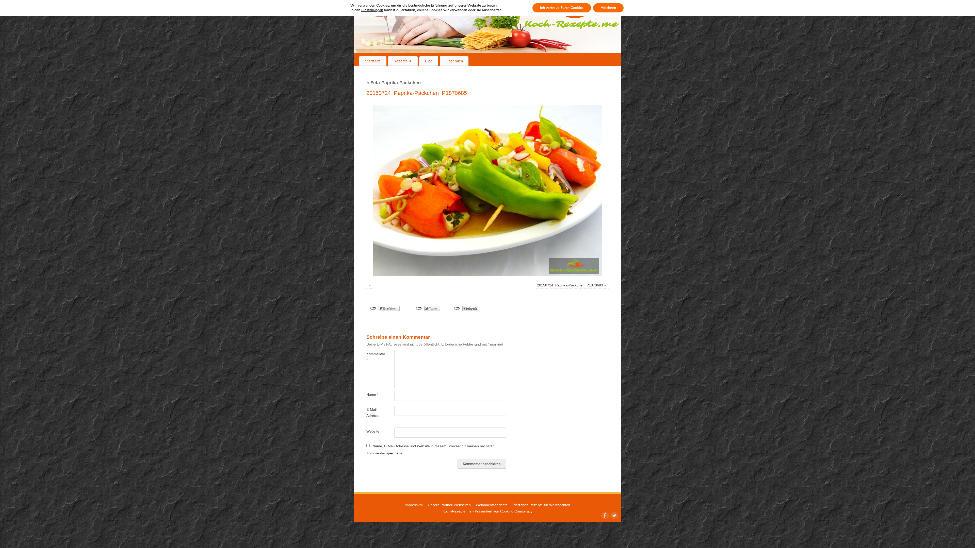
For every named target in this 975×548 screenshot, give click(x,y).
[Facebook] (604, 515)
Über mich (454, 61)
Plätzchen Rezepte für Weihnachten (541, 505)
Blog (428, 61)
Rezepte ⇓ (403, 61)
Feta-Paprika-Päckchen (393, 82)
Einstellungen (372, 10)
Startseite (373, 61)
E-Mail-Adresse (373, 415)
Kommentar (373, 357)
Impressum (414, 505)
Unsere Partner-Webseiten (449, 505)
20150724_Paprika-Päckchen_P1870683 (570, 285)
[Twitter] (613, 515)
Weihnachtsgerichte (492, 505)
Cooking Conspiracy (516, 511)
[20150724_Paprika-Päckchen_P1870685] (487, 190)
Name (372, 394)
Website (372, 431)
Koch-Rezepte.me (457, 511)
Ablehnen (608, 7)
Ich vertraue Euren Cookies (561, 7)
